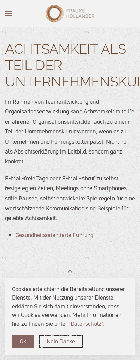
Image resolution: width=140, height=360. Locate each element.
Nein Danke (61, 341)
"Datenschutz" (86, 323)
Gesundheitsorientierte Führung (54, 235)
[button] (8, 13)
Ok (23, 341)
